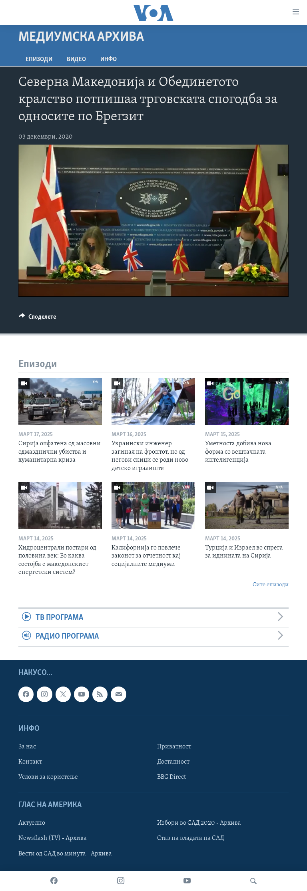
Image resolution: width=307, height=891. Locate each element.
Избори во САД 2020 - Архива (199, 823)
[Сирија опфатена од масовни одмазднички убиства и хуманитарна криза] (60, 401)
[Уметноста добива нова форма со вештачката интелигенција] (247, 401)
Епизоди (39, 59)
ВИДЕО (76, 59)
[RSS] (100, 694)
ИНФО (108, 59)
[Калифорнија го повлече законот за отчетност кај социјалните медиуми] (153, 505)
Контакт (30, 762)
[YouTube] (187, 881)
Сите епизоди (271, 585)
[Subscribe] (118, 694)
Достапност (173, 762)
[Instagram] (120, 881)
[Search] (253, 881)
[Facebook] (54, 881)
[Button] (37, 318)
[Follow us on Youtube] (81, 694)
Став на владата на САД (190, 838)
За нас (27, 747)
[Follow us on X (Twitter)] (63, 694)
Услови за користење (48, 777)
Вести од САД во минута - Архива (65, 853)
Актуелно (31, 823)
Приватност (174, 747)
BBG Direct (171, 777)
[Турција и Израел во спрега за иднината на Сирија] (247, 505)
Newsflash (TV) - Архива (52, 838)
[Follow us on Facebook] (26, 694)
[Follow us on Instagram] (44, 694)
